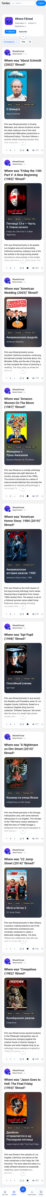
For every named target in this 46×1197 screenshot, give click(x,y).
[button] (6, 3)
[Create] (23, 1189)
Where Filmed (17, 54)
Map (23, 42)
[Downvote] (14, 150)
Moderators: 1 (20, 26)
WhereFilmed (18, 51)
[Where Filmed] (9, 54)
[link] (21, 150)
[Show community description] (23, 36)
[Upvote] (6, 150)
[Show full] (23, 142)
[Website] (30, 42)
